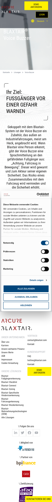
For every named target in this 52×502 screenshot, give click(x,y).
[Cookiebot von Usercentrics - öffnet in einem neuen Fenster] (37, 194)
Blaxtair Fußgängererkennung (10, 377)
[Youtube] (36, 432)
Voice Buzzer (29, 72)
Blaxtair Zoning (8, 389)
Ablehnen (26, 305)
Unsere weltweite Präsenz (13, 349)
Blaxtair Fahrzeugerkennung (10, 400)
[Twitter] (22, 432)
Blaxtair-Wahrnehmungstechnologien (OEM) (13, 411)
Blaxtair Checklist (9, 382)
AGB (3, 356)
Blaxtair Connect (8, 385)
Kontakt (30, 344)
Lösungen (17, 72)
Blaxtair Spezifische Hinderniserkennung (10, 394)
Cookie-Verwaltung (9, 363)
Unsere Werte (7, 352)
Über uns (5, 342)
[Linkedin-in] (15, 432)
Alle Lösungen (7, 417)
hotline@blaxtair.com (36, 360)
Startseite (6, 72)
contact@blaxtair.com (37, 340)
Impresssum (6, 359)
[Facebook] (29, 432)
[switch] (45, 251)
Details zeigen (36, 280)
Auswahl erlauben (26, 297)
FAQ (29, 356)
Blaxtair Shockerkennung (12, 405)
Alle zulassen (26, 288)
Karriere (5, 345)
